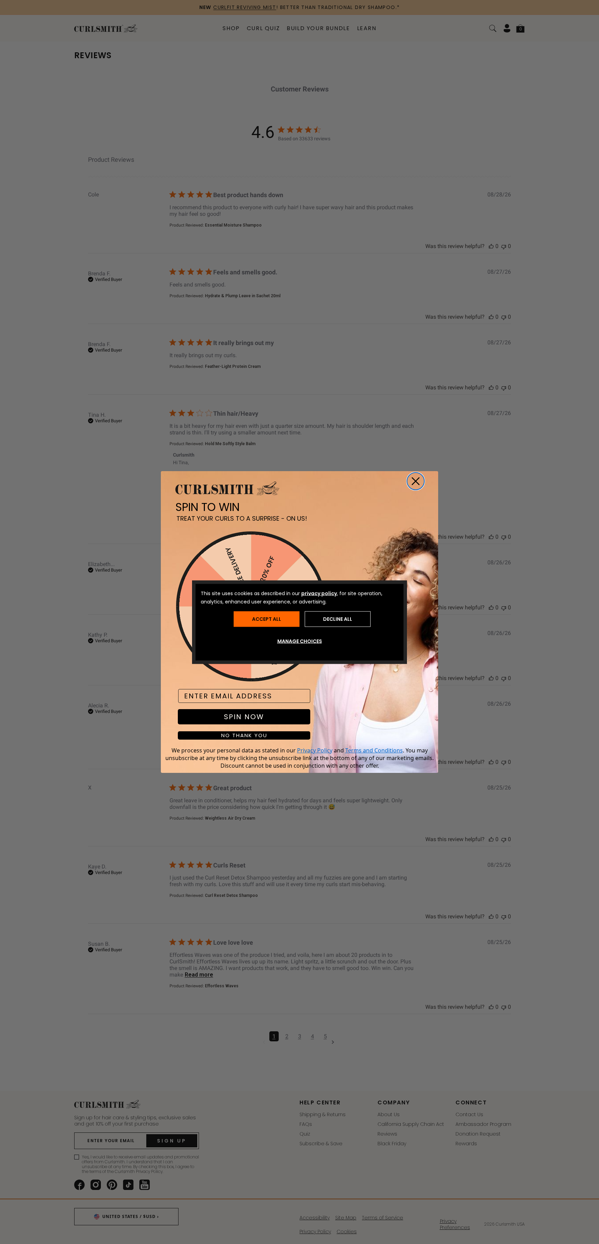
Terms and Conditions (374, 750)
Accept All (266, 619)
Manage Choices (299, 640)
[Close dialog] (415, 481)
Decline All (337, 619)
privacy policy (319, 593)
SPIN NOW (244, 717)
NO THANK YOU (244, 735)
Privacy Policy (314, 750)
